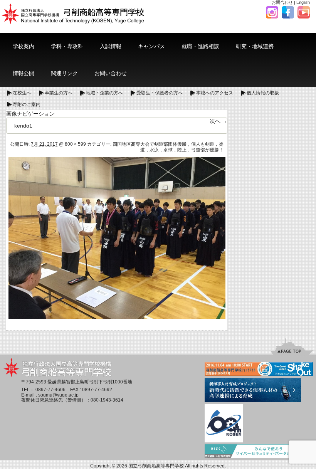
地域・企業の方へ (104, 93)
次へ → (218, 121)
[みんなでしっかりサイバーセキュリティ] (259, 452)
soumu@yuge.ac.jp (58, 395)
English (303, 2)
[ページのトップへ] (292, 346)
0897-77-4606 (50, 389)
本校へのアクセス (214, 93)
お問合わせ (282, 2)
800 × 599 (75, 144)
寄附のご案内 (26, 104)
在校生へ (22, 93)
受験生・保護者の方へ (159, 93)
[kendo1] (116, 237)
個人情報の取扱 (263, 93)
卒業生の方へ (58, 93)
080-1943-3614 (107, 400)
